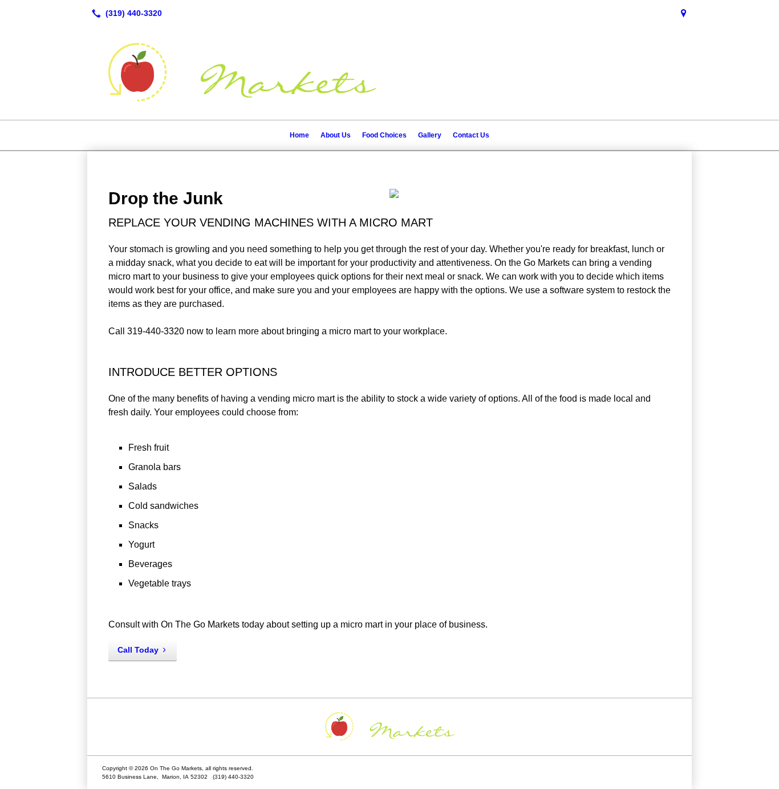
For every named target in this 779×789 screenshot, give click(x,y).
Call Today (138, 649)
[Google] (684, 13)
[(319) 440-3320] (124, 13)
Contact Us (471, 135)
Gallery (429, 135)
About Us (335, 135)
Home (299, 135)
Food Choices (384, 135)
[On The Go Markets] (389, 726)
